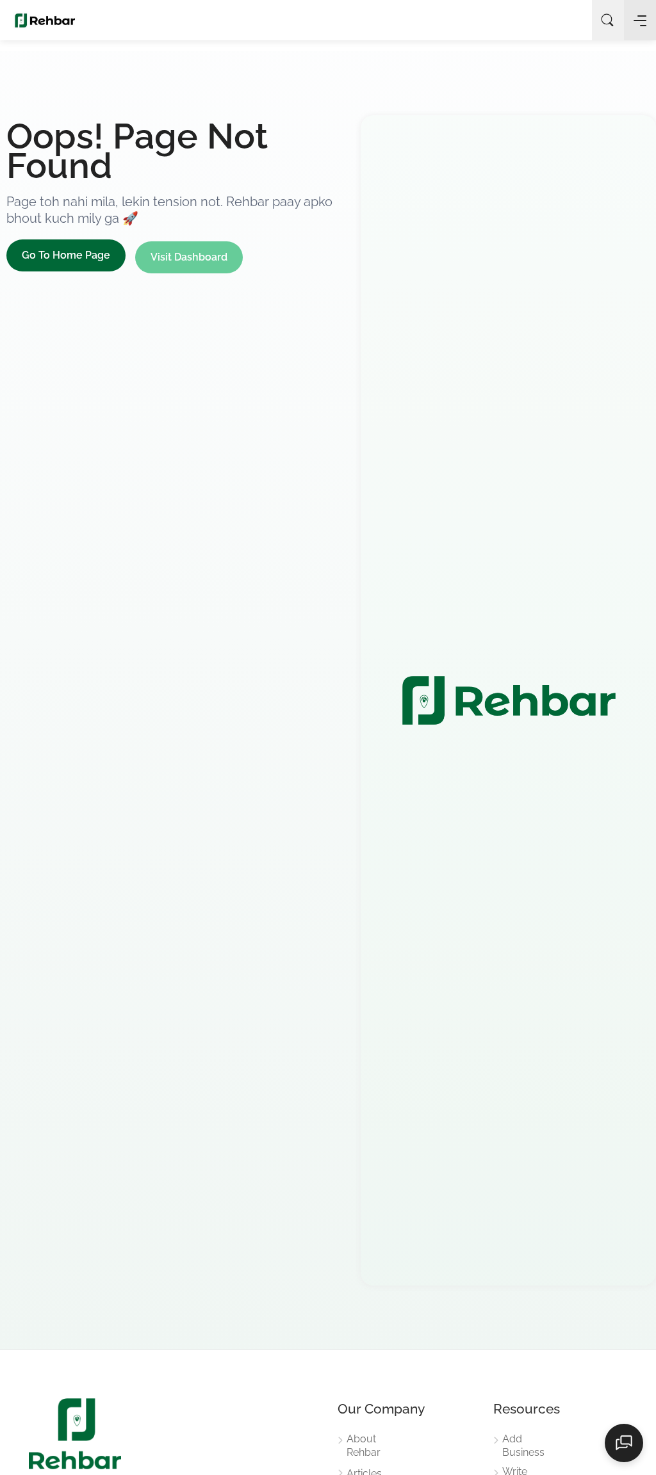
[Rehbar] (45, 20)
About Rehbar (364, 1445)
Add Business (523, 1445)
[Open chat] (624, 1443)
